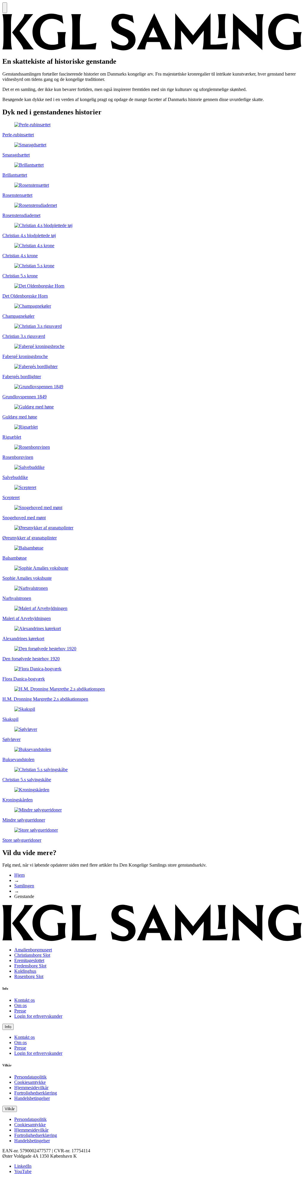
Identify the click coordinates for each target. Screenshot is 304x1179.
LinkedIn (22, 1166)
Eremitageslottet (29, 960)
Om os (20, 1005)
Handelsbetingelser (32, 1098)
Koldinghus (25, 971)
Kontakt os (24, 1000)
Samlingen (24, 885)
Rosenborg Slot (28, 976)
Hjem (19, 875)
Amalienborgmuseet (33, 949)
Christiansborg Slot (32, 955)
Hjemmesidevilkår (31, 1087)
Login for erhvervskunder (38, 1016)
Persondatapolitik (30, 1076)
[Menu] (4, 7)
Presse (20, 1010)
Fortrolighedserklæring (35, 1092)
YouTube (22, 1171)
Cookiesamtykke (30, 1082)
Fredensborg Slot (30, 965)
